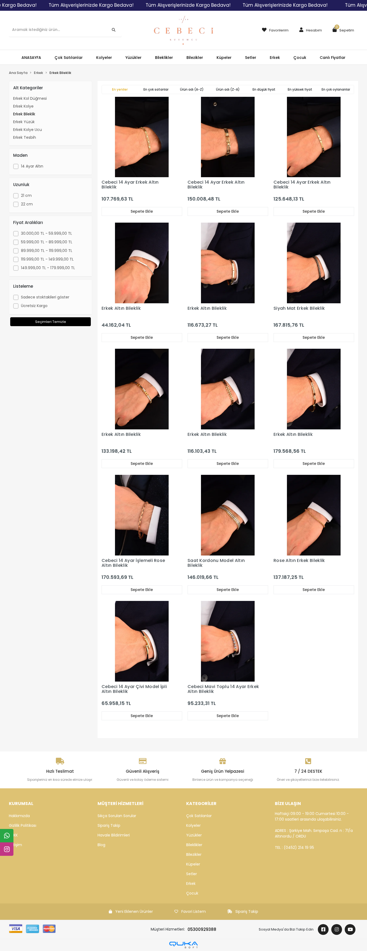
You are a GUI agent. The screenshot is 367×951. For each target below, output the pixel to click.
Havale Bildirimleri (114, 835)
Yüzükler (194, 835)
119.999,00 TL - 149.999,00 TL (47, 259)
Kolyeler (193, 825)
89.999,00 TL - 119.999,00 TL (46, 250)
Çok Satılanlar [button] (69, 57)
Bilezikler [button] (194, 57)
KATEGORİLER (201, 803)
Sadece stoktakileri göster (45, 297)
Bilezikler (194, 854)
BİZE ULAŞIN (288, 803)
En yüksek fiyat (300, 89)
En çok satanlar (155, 89)
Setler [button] (250, 57)
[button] (309, 30)
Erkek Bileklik (24, 114)
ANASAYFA (31, 57)
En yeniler (120, 89)
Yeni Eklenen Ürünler (134, 911)
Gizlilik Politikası (22, 825)
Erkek (191, 883)
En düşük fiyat (264, 89)
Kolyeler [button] (104, 57)
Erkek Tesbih (24, 137)
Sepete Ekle (142, 211)
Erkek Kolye (23, 106)
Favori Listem (193, 911)
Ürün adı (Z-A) (228, 89)
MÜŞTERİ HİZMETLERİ (120, 803)
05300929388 (202, 929)
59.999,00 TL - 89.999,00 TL (46, 242)
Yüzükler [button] (133, 57)
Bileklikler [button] (164, 57)
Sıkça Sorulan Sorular (117, 815)
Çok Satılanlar (199, 815)
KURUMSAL (21, 803)
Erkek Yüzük (24, 121)
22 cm (27, 204)
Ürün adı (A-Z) (192, 89)
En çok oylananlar (336, 89)
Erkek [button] (275, 57)
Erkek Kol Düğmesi (30, 98)
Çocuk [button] (299, 57)
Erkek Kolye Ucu (27, 129)
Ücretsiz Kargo (34, 305)
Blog (101, 844)
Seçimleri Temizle (50, 321)
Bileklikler (194, 844)
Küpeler (193, 864)
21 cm (26, 195)
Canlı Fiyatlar (333, 57)
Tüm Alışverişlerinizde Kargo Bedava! (91, 5)
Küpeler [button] (224, 57)
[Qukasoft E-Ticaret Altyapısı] (183, 945)
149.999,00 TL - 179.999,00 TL (48, 267)
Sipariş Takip (109, 825)
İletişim (15, 844)
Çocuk (192, 893)
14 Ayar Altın (32, 166)
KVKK (13, 835)
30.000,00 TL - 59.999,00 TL (46, 233)
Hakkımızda (19, 815)
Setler (191, 874)
